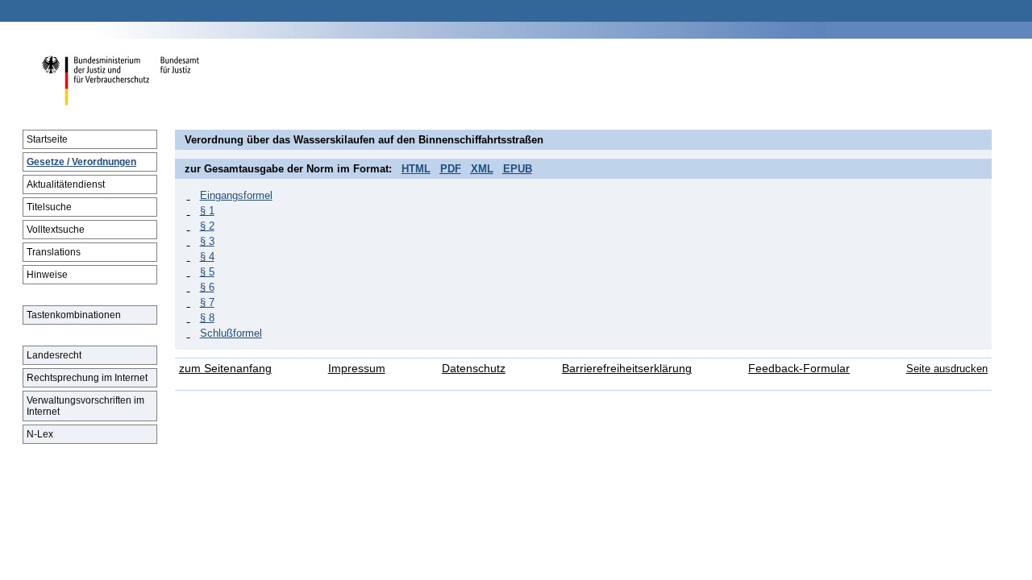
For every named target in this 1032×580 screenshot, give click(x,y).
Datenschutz (474, 368)
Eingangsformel (236, 195)
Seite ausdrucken (947, 368)
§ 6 (207, 287)
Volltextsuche (56, 229)
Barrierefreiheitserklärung (627, 368)
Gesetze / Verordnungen (81, 162)
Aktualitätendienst (66, 184)
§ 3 (207, 241)
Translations (54, 252)
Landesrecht (54, 355)
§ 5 (207, 272)
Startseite (47, 139)
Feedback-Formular (799, 368)
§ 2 (207, 226)
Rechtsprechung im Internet (87, 377)
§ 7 (207, 302)
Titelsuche (49, 207)
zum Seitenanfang (225, 368)
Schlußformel (231, 333)
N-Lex (40, 434)
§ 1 (207, 211)
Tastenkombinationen (74, 315)
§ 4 (207, 257)
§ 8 (207, 318)
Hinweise (47, 274)
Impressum (356, 368)
